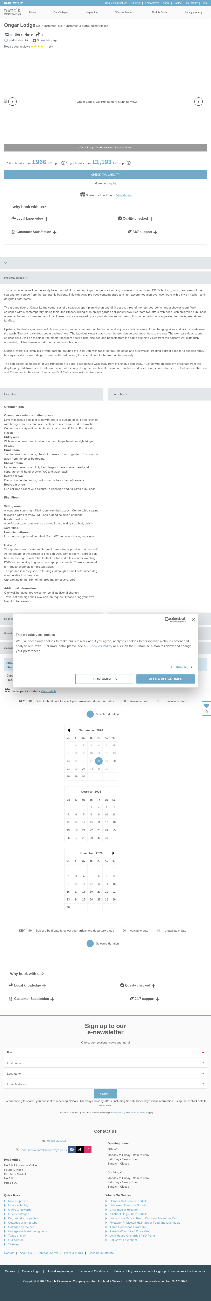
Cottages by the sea (21, 1227)
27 (98, 899)
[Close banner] (193, 619)
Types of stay (17, 1235)
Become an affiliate (101, 1252)
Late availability (18, 1205)
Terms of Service (138, 1112)
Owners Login (31, 1271)
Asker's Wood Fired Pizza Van (129, 1231)
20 (98, 891)
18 (98, 761)
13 (98, 883)
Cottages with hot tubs (22, 1222)
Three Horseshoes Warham (128, 1227)
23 (98, 830)
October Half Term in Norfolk (128, 1201)
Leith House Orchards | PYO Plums (133, 1235)
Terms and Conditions (93, 1271)
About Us (26, 1252)
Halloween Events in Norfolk (128, 1205)
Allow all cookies (165, 679)
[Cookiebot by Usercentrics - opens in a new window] (168, 620)
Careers (10, 1271)
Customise (179, 667)
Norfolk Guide (160, 12)
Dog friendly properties (23, 1218)
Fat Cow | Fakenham (123, 1240)
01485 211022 (13, 3)
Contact (9, 1252)
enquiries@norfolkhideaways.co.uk (44, 1149)
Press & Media (73, 1252)
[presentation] (12, 101)
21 (68, 768)
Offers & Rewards (19, 1209)
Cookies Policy (100, 646)
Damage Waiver (48, 1252)
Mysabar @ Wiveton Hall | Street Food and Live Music (145, 1222)
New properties (18, 1201)
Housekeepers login (60, 1271)
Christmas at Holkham (124, 1209)
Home (32, 12)
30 (98, 838)
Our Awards (15, 1240)
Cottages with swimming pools (28, 1231)
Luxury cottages (18, 1214)
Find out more (196, 1271)
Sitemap (13, 1244)
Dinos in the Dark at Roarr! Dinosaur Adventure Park (144, 1218)
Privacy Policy (118, 1112)
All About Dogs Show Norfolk (128, 1214)
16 (98, 822)
